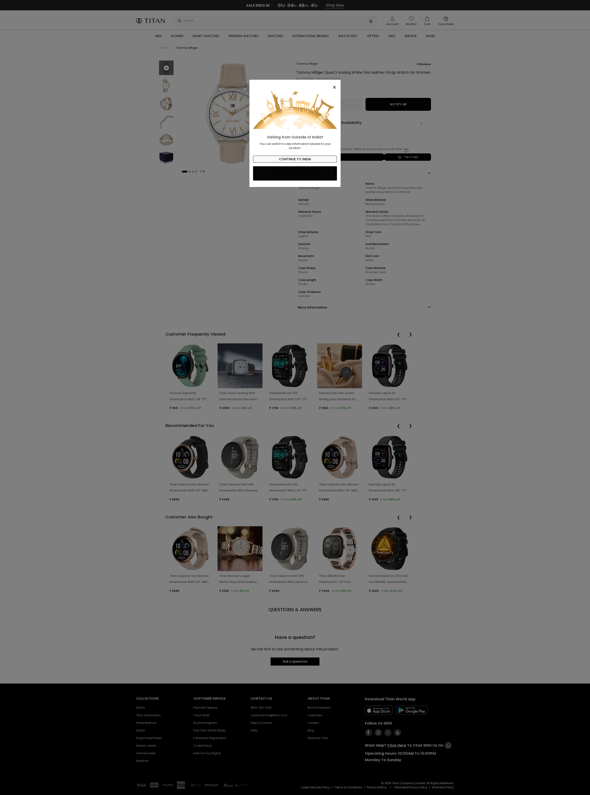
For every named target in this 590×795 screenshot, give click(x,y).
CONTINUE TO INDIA (295, 159)
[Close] (295, 85)
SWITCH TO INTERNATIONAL (295, 173)
